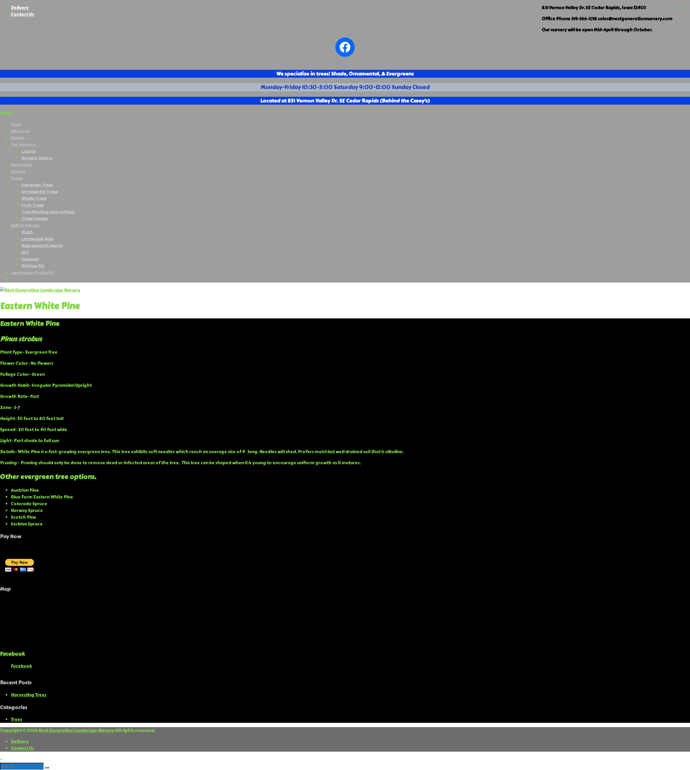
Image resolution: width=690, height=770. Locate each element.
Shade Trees (34, 198)
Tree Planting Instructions (48, 211)
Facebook (12, 654)
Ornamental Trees (40, 191)
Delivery (20, 7)
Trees (17, 178)
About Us (20, 130)
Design (18, 137)
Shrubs (18, 171)
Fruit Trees (33, 205)
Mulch (27, 232)
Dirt (25, 252)
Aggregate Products (42, 245)
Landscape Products (32, 272)
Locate (29, 151)
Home (16, 124)
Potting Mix (33, 265)
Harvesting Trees (28, 695)
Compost (30, 259)
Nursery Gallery (37, 158)
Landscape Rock (38, 238)
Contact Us (22, 14)
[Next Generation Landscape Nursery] (40, 290)
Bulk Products (25, 225)
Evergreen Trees (37, 185)
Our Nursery (23, 144)
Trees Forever (35, 218)
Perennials (21, 164)
